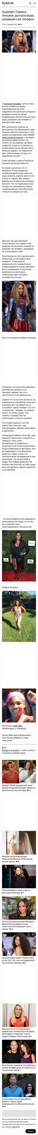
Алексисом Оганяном (12, 137)
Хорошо (31, 1131)
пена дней (7, 740)
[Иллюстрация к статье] (19, 41)
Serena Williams (14, 738)
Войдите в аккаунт (11, 750)
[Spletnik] (8, 3)
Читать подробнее (13, 1127)
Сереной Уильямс (12, 103)
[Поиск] (30, 3)
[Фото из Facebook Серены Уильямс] (19, 306)
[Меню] (34, 3)
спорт (25, 738)
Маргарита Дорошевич (20, 735)
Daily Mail (18, 726)
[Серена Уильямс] (19, 555)
